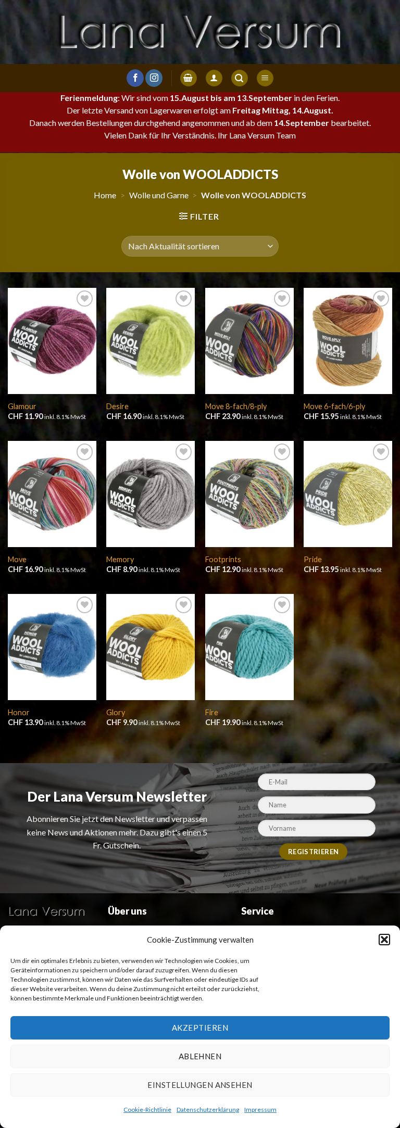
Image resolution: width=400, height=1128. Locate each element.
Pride (313, 559)
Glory (115, 712)
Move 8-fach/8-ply (236, 406)
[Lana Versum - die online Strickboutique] (200, 32)
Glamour (22, 406)
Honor (19, 712)
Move (17, 559)
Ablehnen (200, 1056)
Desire (117, 406)
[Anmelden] (214, 78)
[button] (384, 939)
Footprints (223, 559)
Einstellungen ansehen (199, 1084)
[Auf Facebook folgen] (135, 78)
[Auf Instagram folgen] (153, 78)
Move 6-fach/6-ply (334, 406)
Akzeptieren (200, 1027)
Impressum (260, 1109)
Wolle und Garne (159, 195)
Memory (120, 559)
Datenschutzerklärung (208, 1109)
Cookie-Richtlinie (147, 1109)
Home (105, 195)
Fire (211, 712)
